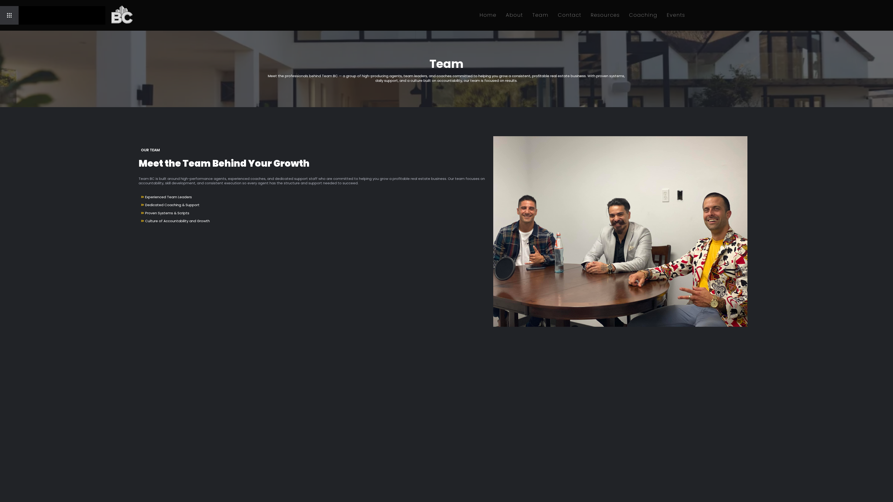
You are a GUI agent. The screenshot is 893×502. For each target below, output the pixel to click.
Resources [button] (605, 15)
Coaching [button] (643, 15)
